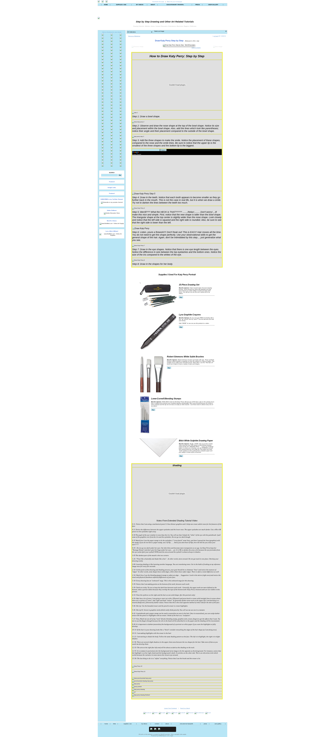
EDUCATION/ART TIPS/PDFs (175, 4)
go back (216, 36)
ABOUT (153, 4)
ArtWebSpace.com (163, 735)
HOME (106, 4)
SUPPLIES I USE (121, 4)
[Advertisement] (153, 173)
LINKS (114, 723)
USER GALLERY (213, 4)
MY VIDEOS (139, 4)
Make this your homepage (174, 1)
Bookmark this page (158, 1)
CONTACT (157, 723)
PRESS (197, 4)
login (171, 735)
